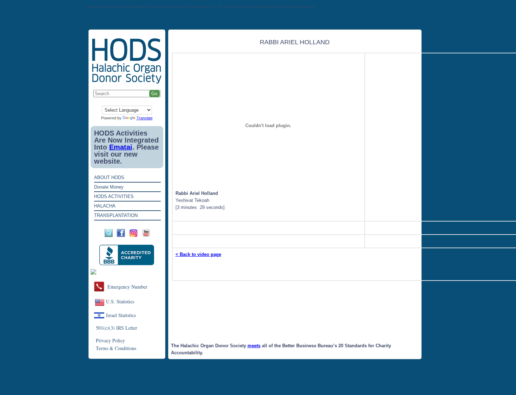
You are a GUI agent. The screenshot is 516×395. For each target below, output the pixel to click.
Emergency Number (127, 286)
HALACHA (104, 206)
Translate (145, 118)
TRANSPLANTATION (116, 215)
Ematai (120, 147)
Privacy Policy (110, 340)
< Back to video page (198, 254)
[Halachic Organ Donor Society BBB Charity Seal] (127, 255)
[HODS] (127, 82)
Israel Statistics (121, 315)
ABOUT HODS (109, 177)
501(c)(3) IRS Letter (116, 327)
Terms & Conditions (116, 348)
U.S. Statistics (120, 301)
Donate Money (109, 187)
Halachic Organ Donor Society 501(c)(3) (255, 272)
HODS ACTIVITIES (114, 196)
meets (253, 345)
